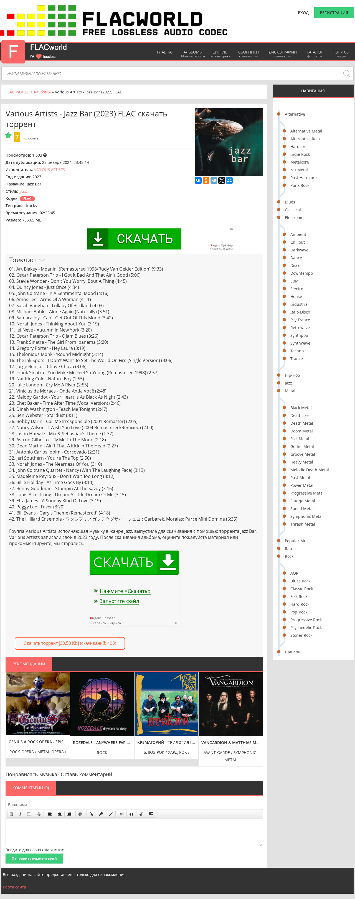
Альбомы (193, 53)
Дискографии (283, 53)
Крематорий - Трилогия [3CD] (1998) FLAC (166, 742)
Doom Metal (301, 431)
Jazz (288, 383)
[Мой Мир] (229, 180)
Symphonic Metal (306, 516)
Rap (288, 548)
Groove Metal (302, 454)
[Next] (257, 715)
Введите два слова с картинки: (35, 849)
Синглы (220, 53)
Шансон (292, 651)
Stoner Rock (301, 635)
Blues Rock (300, 581)
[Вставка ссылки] (91, 814)
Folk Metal (299, 438)
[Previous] (11, 715)
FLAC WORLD (17, 92)
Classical (293, 209)
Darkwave (299, 250)
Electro (296, 288)
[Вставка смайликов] (80, 814)
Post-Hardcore (303, 177)
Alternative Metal (306, 131)
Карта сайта (14, 887)
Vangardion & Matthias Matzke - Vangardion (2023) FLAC (230, 742)
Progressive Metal (307, 493)
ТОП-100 (341, 53)
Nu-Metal (299, 169)
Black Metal (301, 407)
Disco (295, 265)
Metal (290, 390)
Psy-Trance (300, 319)
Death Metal (301, 423)
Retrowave (300, 327)
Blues (290, 202)
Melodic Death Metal (309, 469)
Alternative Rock (305, 138)
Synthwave (300, 343)
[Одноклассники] (206, 180)
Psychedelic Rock (306, 627)
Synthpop (299, 335)
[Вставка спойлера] (151, 814)
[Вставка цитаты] (131, 814)
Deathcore (300, 415)
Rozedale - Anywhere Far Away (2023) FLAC (102, 742)
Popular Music (298, 540)
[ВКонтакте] (198, 180)
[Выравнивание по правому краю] (69, 814)
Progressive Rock (306, 619)
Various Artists (49, 169)
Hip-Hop (292, 375)
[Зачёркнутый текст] (39, 814)
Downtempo (301, 273)
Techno (297, 350)
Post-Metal (300, 477)
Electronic (294, 217)
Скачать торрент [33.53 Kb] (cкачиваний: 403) (70, 643)
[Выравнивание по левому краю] (50, 814)
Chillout (297, 242)
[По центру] (60, 814)
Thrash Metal (302, 524)
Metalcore (299, 162)
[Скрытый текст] (122, 814)
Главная (165, 52)
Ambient (298, 234)
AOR (294, 573)
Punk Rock (299, 185)
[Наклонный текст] (20, 814)
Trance (296, 358)
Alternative (295, 114)
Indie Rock (300, 154)
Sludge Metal (302, 500)
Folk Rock (298, 596)
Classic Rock (301, 588)
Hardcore (299, 146)
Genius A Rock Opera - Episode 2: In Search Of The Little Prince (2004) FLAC (38, 741)
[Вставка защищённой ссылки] (101, 814)
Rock (289, 556)
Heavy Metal (301, 462)
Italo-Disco (300, 312)
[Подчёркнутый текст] (29, 814)
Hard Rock (299, 604)
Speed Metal (302, 508)
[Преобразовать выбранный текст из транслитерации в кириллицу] (141, 814)
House (296, 296)
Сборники (248, 53)
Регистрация (334, 12)
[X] (221, 180)
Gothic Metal (302, 446)
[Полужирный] (11, 814)
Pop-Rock (298, 612)
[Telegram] (214, 180)
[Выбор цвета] (111, 814)
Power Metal (301, 485)
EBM (294, 281)
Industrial (299, 304)
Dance (296, 257)
